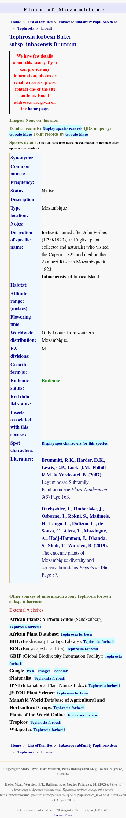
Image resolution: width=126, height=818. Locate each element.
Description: (23, 199)
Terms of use (63, 815)
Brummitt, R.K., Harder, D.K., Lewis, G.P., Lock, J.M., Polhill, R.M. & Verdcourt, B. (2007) (74, 467)
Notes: (17, 223)
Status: (17, 190)
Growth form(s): (18, 368)
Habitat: (19, 284)
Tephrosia (25, 28)
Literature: (21, 458)
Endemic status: (19, 384)
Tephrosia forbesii (25, 626)
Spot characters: (22, 446)
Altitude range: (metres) (18, 301)
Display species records (62, 128)
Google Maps (20, 134)
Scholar (61, 671)
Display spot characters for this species (75, 443)
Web (30, 671)
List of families (40, 21)
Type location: (19, 211)
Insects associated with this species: (20, 423)
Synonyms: (21, 157)
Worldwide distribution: (23, 336)
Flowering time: (20, 320)
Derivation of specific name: (21, 239)
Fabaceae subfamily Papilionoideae (88, 21)
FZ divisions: (20, 352)
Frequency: (22, 181)
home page (38, 108)
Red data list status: (20, 400)
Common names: (20, 169)
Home (16, 21)
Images (44, 671)
